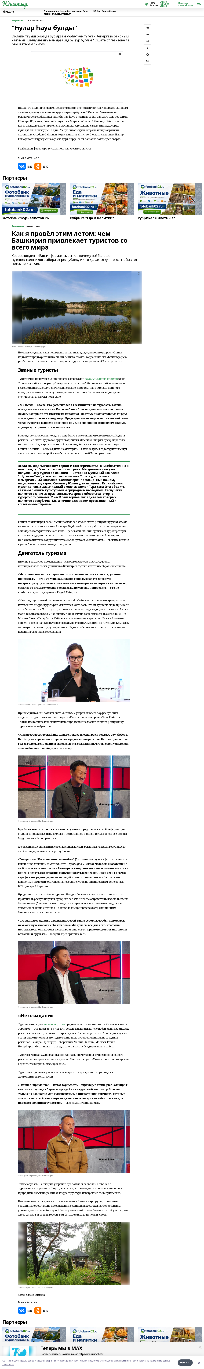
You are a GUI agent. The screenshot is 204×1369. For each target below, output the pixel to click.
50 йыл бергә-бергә (104, 11)
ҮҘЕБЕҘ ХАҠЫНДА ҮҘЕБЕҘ (164, 4)
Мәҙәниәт (17, 20)
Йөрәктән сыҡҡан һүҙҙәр (185, 4)
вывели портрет (55, 1024)
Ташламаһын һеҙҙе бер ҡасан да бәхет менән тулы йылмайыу (66, 12)
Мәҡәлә (8, 11)
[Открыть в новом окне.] (25, 166)
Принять (185, 1362)
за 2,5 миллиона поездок (101, 379)
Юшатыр (14, 3)
